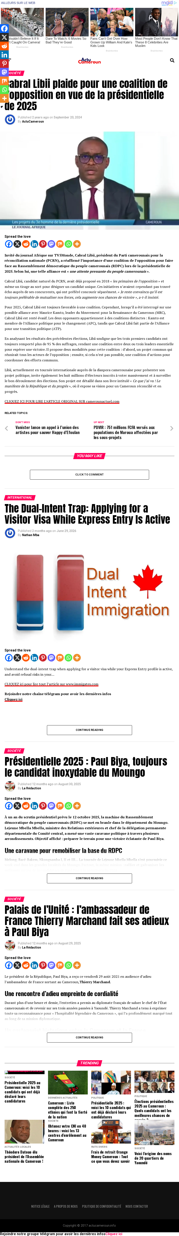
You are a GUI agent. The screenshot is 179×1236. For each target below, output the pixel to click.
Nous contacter (137, 1206)
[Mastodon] (51, 244)
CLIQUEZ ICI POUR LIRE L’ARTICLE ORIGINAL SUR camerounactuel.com (62, 401)
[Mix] (60, 244)
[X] (17, 244)
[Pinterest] (43, 244)
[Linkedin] (34, 244)
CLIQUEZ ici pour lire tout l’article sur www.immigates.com (51, 684)
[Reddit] (26, 244)
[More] (77, 244)
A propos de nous (66, 1206)
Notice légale (40, 1206)
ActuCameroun (33, 121)
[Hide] (1, 107)
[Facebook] (9, 244)
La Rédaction (31, 788)
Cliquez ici (13, 699)
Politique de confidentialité (101, 1206)
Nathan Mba (30, 535)
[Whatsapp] (68, 244)
